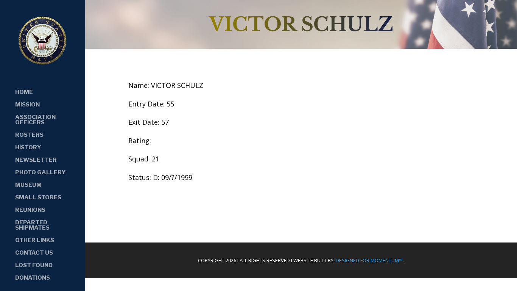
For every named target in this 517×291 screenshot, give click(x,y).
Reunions (30, 210)
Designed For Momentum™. (370, 260)
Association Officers (35, 120)
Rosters (29, 135)
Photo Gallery (40, 173)
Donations (32, 278)
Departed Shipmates (32, 225)
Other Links (34, 241)
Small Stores (38, 198)
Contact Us (34, 253)
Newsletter (36, 160)
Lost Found (34, 266)
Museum (28, 185)
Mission (27, 105)
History (28, 148)
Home (24, 92)
